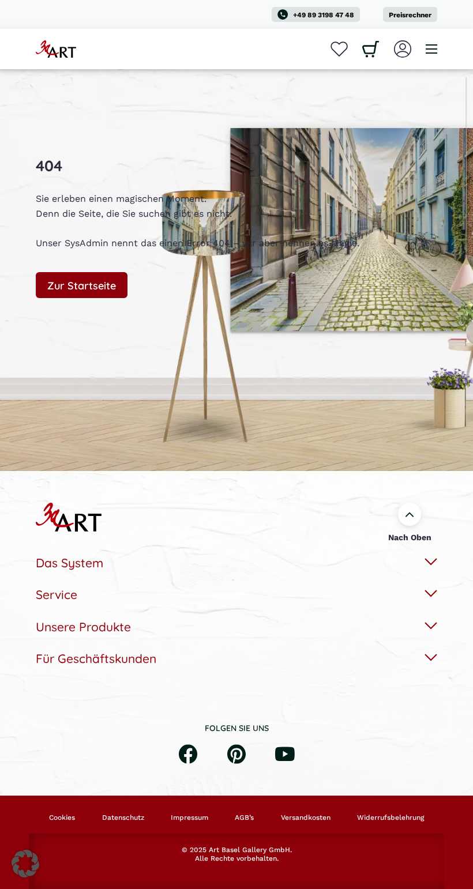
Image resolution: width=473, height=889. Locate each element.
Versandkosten (306, 817)
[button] (25, 863)
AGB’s (244, 817)
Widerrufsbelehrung (390, 817)
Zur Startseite (81, 284)
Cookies (62, 817)
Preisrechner (410, 15)
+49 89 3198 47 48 (323, 15)
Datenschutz (123, 817)
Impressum (189, 817)
